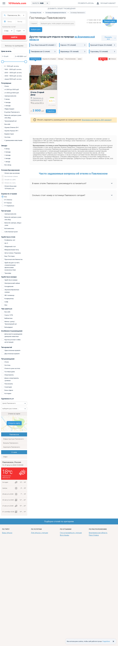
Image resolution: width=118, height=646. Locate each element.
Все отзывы (64, 535)
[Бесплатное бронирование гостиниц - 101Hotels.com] (17, 3)
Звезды (60, 59)
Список (113, 59)
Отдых (5, 457)
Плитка (104, 59)
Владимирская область (98, 533)
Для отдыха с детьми (39, 533)
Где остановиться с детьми (71, 533)
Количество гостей (8, 27)
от (37, 111)
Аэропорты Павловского (11, 447)
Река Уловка (94, 535)
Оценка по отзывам (49, 59)
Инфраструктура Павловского (13, 439)
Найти (14, 37)
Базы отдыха (7, 533)
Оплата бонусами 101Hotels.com (10, 187)
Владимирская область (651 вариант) (97, 120)
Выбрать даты (35, 29)
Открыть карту (14, 423)
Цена (79, 59)
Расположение (70, 59)
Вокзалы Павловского (10, 443)
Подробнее (51, 111)
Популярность (35, 59)
